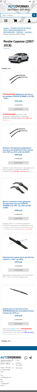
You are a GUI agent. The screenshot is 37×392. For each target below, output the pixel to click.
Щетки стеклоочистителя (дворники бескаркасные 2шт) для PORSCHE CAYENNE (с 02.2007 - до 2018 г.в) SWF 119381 (17, 204)
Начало (6, 28)
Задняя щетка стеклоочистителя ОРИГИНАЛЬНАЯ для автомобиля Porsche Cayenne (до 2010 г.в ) (18, 311)
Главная (18, 357)
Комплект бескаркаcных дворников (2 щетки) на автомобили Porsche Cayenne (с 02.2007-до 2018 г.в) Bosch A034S (18, 150)
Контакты (19, 368)
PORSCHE (19, 32)
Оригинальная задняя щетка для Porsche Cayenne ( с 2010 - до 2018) (18, 258)
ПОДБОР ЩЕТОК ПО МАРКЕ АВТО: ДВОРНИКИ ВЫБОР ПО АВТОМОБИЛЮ (17, 30)
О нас (18, 360)
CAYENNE (28, 32)
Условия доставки (19, 364)
